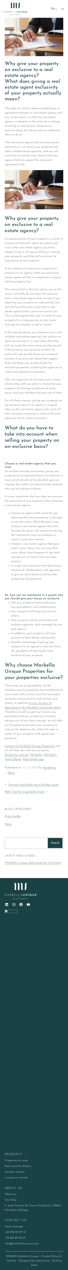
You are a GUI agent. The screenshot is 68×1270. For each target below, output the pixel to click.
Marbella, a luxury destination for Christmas (33, 862)
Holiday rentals (14, 1172)
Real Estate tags (33, 759)
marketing (49, 767)
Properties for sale (16, 1160)
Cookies (11, 1260)
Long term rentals (16, 1177)
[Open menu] (63, 9)
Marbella (36, 754)
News (11, 773)
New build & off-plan (18, 1166)
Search (55, 843)
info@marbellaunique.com (22, 1243)
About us (10, 1194)
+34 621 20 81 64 (15, 1238)
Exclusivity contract (17, 754)
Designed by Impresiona (34, 1260)
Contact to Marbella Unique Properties (29, 746)
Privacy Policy (50, 1256)
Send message (14, 1226)
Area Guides (13, 816)
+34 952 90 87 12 (15, 1232)
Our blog (10, 1199)
